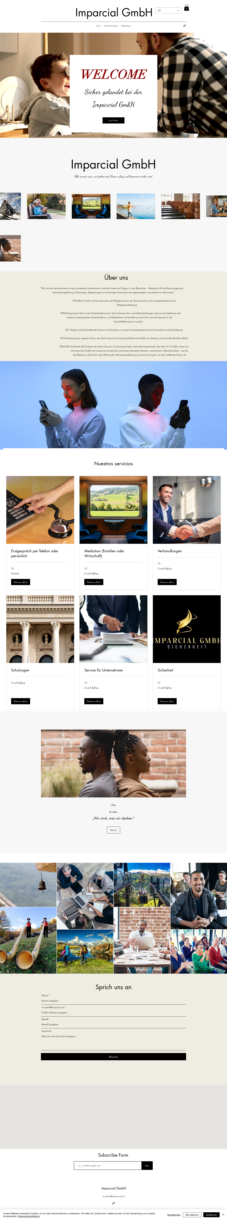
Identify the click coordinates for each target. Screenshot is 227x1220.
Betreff (45, 1019)
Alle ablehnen (192, 1214)
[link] (40, 553)
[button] (186, 7)
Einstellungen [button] (174, 1214)
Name (45, 995)
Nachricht (47, 1031)
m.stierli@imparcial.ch (53, 1007)
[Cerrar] (223, 1215)
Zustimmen (211, 1214)
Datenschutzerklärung (29, 1216)
